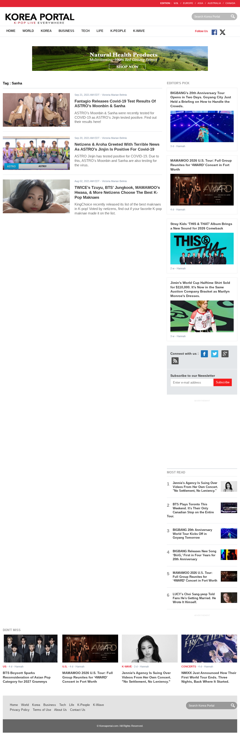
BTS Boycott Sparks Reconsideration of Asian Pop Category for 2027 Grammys (27, 677)
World (28, 31)
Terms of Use (42, 710)
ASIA (200, 3)
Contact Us (77, 710)
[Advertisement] (202, 433)
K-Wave (139, 31)
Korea (46, 31)
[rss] (175, 360)
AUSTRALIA (214, 3)
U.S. (176, 3)
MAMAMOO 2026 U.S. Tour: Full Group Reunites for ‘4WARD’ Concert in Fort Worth (201, 165)
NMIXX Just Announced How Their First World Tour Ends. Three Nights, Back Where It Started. (208, 677)
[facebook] (204, 353)
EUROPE (188, 3)
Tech (85, 31)
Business (66, 31)
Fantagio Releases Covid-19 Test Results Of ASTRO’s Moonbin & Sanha (115, 103)
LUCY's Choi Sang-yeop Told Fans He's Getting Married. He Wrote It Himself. (194, 598)
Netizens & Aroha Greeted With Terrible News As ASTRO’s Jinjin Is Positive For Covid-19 (117, 147)
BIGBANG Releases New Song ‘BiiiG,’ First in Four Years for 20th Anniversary (194, 555)
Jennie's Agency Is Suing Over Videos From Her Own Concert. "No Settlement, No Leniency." (195, 487)
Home (10, 31)
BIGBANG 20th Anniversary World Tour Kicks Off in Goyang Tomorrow (192, 534)
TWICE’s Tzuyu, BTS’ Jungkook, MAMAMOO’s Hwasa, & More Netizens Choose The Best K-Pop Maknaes (117, 192)
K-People (118, 31)
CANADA (230, 3)
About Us (60, 710)
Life (100, 31)
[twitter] (214, 353)
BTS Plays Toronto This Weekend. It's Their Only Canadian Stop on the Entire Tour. (190, 510)
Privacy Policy (20, 710)
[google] (225, 353)
